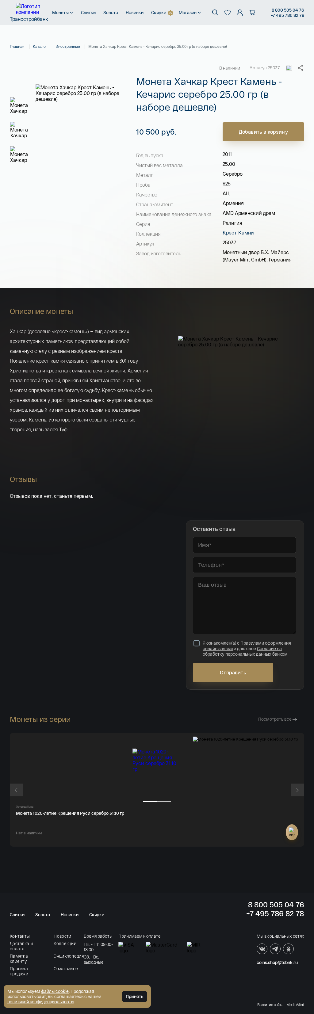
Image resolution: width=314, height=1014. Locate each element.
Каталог (40, 46)
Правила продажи (19, 971)
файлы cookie (55, 991)
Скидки (158, 12)
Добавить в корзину (263, 132)
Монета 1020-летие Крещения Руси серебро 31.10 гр (70, 813)
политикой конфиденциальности (40, 1001)
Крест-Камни (238, 232)
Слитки (88, 12)
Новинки (135, 12)
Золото (110, 12)
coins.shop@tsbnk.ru (277, 962)
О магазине (66, 968)
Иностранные (68, 46)
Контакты (20, 936)
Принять (135, 996)
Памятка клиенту (19, 958)
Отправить (233, 672)
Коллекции (65, 943)
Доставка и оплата (21, 946)
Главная (17, 46)
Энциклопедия (68, 956)
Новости (62, 936)
